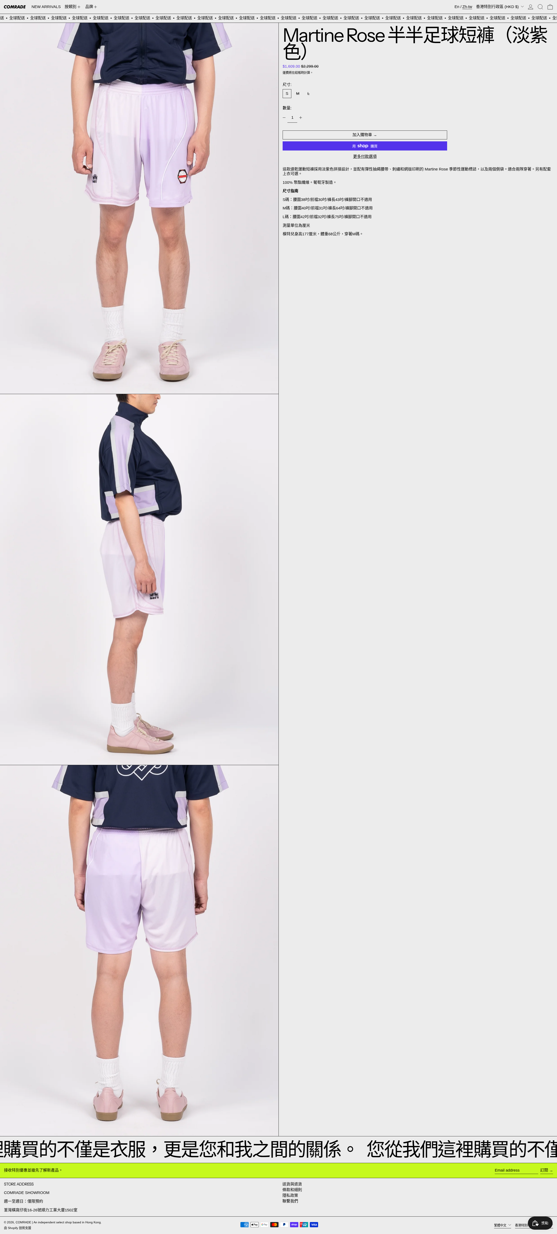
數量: (287, 108)
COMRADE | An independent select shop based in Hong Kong (58, 1222)
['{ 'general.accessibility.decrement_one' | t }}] (284, 117)
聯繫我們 (290, 1201)
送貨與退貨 (292, 1184)
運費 (286, 72)
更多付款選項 (365, 156)
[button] (540, 7)
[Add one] (300, 117)
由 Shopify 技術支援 (17, 1228)
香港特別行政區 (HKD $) (498, 7)
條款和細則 (292, 1190)
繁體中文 (500, 1225)
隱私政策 (290, 1195)
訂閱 (544, 1170)
